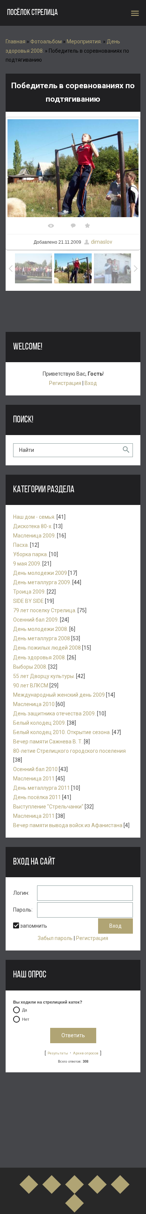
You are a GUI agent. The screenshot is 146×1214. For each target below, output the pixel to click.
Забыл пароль (55, 938)
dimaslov (101, 242)
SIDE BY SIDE (28, 601)
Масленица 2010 (34, 704)
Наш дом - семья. (34, 517)
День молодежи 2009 (40, 573)
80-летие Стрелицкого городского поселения (69, 751)
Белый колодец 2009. (39, 723)
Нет (25, 1019)
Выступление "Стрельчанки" (48, 807)
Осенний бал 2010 (35, 769)
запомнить (33, 926)
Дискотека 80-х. (32, 526)
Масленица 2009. (34, 536)
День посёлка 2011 (37, 797)
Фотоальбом (46, 41)
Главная (15, 41)
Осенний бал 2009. (36, 620)
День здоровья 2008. (39, 657)
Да (24, 1010)
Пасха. (21, 545)
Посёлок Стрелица (32, 13)
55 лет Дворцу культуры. (44, 676)
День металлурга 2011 (41, 788)
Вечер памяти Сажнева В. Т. (48, 742)
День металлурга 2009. (42, 582)
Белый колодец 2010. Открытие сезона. (62, 732)
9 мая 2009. (27, 564)
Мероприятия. (84, 41)
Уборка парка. (30, 554)
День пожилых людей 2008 (47, 648)
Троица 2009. (29, 592)
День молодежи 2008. (40, 629)
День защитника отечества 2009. (54, 714)
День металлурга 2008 (41, 638)
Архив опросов (85, 1053)
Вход (91, 383)
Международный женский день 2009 (59, 695)
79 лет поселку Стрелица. (44, 610)
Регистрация (65, 383)
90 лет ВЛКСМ (30, 685)
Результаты (58, 1053)
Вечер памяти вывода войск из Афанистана (67, 825)
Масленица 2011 (34, 779)
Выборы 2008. (30, 667)
